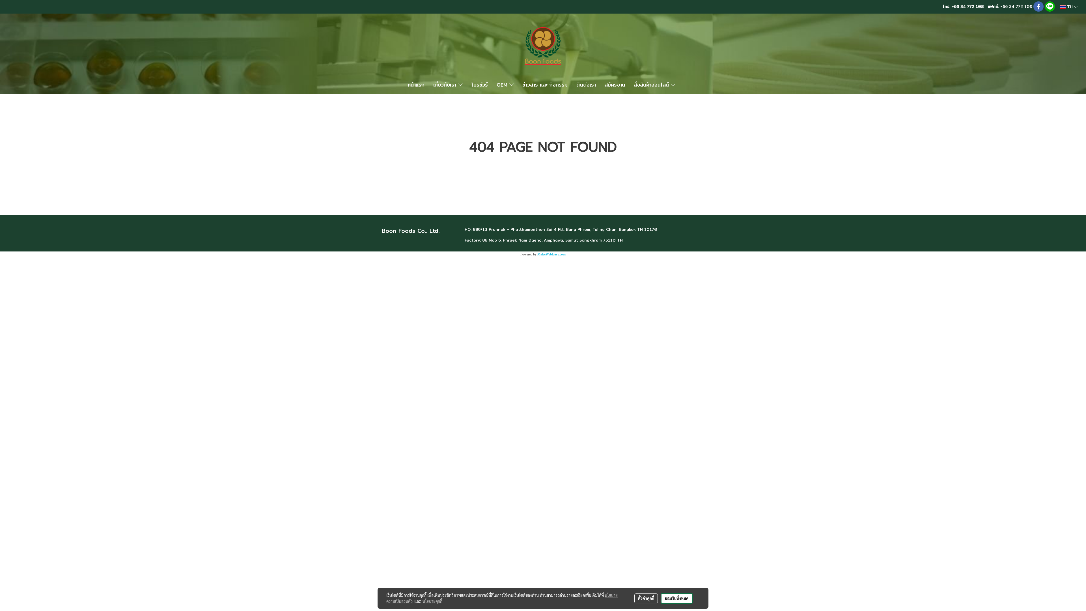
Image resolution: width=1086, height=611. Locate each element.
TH (1070, 7)
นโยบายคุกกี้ (432, 601)
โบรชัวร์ (479, 85)
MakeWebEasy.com (551, 254)
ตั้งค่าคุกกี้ (646, 598)
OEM (503, 85)
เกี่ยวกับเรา (445, 85)
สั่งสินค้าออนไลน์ (652, 85)
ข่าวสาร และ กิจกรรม (545, 85)
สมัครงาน (615, 85)
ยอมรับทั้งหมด (677, 598)
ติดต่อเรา (586, 85)
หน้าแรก (416, 85)
